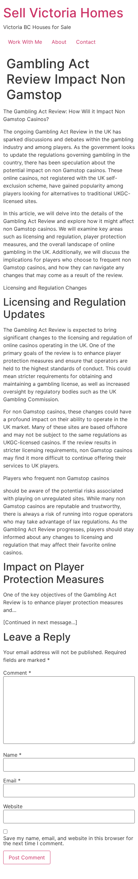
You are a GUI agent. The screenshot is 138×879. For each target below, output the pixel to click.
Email (12, 780)
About (59, 42)
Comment (17, 672)
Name (12, 754)
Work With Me (25, 42)
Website (12, 806)
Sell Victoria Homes (63, 13)
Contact (86, 42)
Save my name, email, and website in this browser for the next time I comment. (68, 841)
